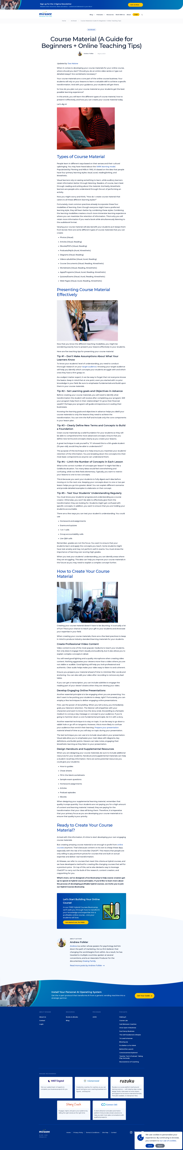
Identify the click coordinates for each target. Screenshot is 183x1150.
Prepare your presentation (107, 728)
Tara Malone (72, 63)
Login (136, 14)
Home (64, 20)
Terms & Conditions (92, 1132)
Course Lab (123, 1020)
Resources (110, 14)
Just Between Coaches (127, 1024)
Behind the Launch (126, 1049)
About (129, 14)
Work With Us (120, 14)
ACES (95, 1017)
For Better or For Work (127, 1045)
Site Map (105, 1132)
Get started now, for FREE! (75, 922)
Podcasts (100, 14)
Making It (122, 1017)
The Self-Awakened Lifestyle (130, 1035)
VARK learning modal (105, 167)
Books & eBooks (72, 1017)
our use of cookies (168, 1141)
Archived (74, 20)
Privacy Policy (78, 1132)
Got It (150, 1146)
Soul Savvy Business (126, 1031)
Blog (91, 14)
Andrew (73, 946)
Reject (160, 1146)
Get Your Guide (143, 996)
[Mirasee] (45, 13)
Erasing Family (89, 961)
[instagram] (131, 1132)
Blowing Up (123, 1042)
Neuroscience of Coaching (129, 1062)
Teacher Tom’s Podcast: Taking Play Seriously (131, 1057)
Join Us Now (134, 5)
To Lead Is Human (126, 1038)
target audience (89, 367)
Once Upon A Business (127, 1028)
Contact (42, 1020)
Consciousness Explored (128, 1052)
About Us (42, 1017)
